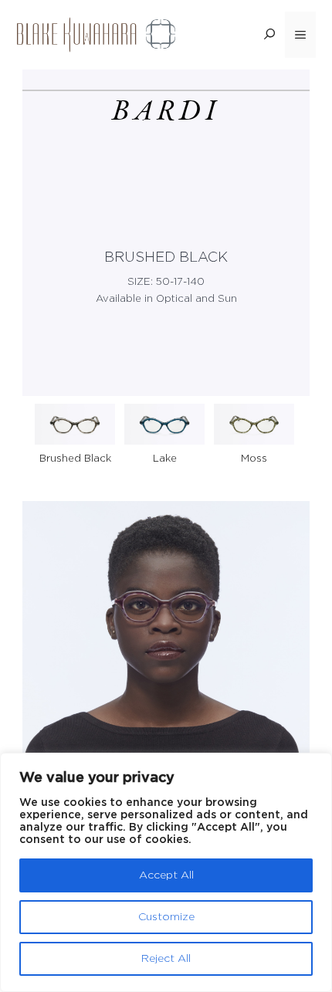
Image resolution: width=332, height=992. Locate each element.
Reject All (166, 958)
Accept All (166, 875)
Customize (166, 917)
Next (300, 421)
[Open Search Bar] (269, 35)
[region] (166, 872)
